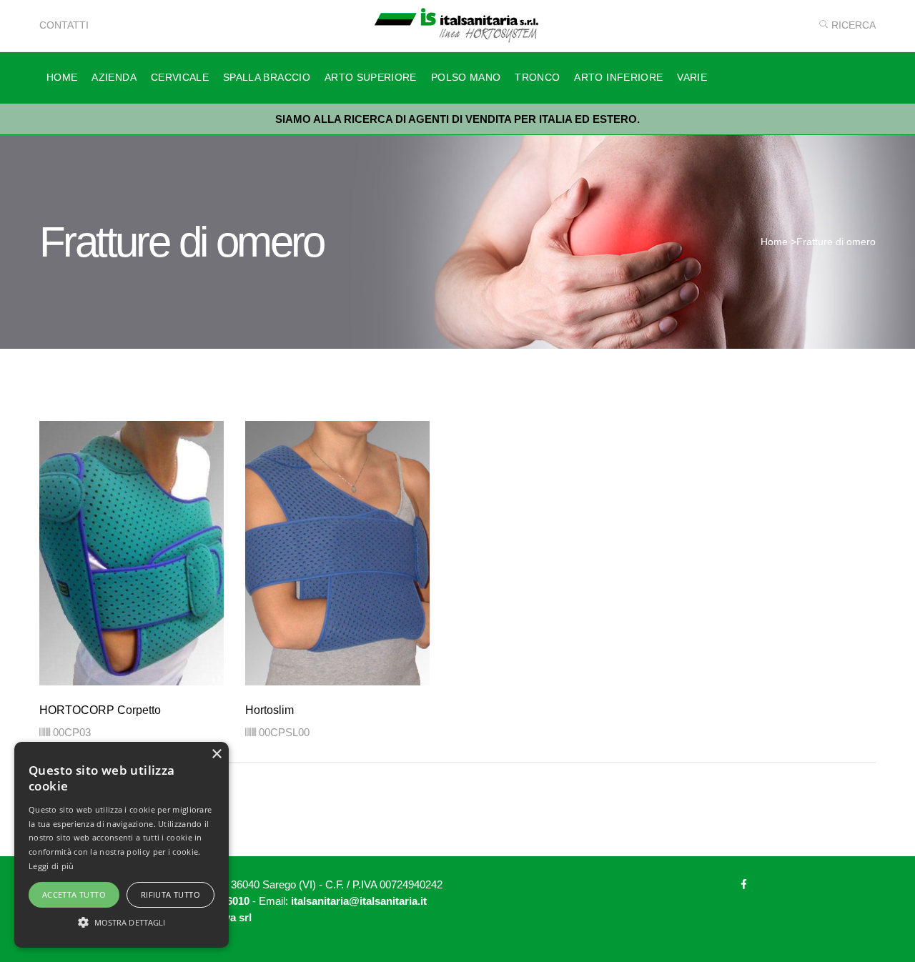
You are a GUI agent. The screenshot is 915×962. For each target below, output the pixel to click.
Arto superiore (371, 77)
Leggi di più (51, 866)
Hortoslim (269, 710)
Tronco (537, 77)
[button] (121, 922)
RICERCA (852, 25)
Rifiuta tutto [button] (170, 894)
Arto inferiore (618, 77)
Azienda (114, 77)
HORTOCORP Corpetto (100, 710)
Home (61, 77)
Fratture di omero (836, 241)
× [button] (216, 754)
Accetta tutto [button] (74, 894)
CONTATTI (64, 25)
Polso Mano (466, 77)
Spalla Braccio (266, 77)
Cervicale (180, 77)
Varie (692, 77)
